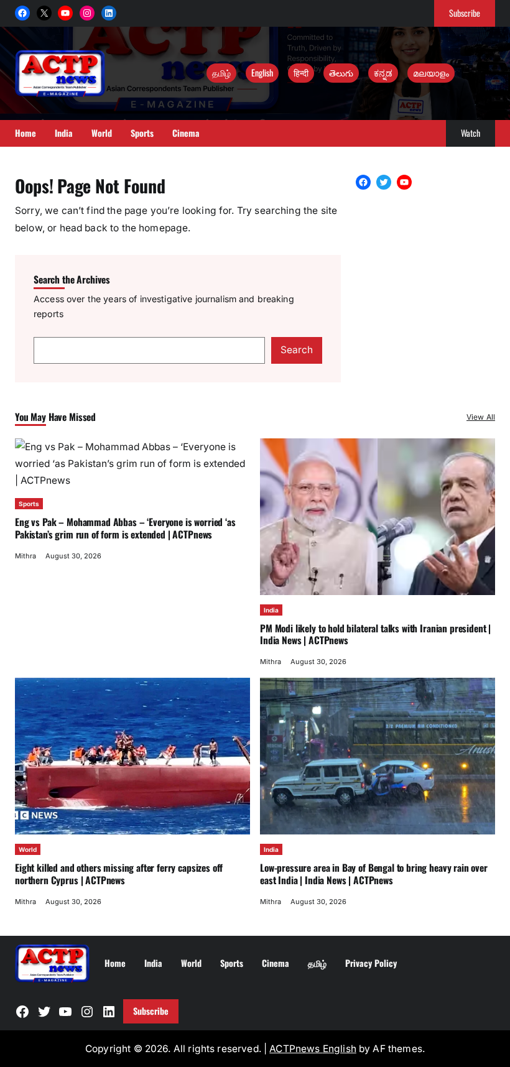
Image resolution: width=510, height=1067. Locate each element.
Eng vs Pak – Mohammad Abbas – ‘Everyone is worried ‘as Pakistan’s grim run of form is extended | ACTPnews (125, 528)
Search (296, 350)
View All (480, 417)
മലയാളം (431, 72)
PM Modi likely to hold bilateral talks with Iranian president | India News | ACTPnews (375, 634)
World (28, 849)
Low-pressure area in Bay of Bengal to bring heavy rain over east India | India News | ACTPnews (374, 874)
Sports (29, 503)
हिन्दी (301, 72)
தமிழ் (221, 72)
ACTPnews (295, 1049)
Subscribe (464, 12)
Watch (470, 132)
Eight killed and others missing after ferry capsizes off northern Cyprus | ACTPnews (119, 874)
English (262, 72)
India (271, 610)
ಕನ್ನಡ (383, 72)
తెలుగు (341, 72)
